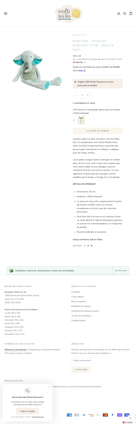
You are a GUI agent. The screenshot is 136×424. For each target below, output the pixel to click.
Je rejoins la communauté (68, 233)
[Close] (131, 185)
